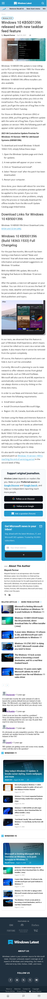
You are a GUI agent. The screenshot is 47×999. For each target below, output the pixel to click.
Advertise (17, 989)
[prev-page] (3, 685)
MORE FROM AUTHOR (30, 602)
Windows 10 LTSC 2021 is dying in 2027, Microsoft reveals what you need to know (29, 646)
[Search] (43, 3)
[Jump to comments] (23, 996)
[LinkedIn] (11, 595)
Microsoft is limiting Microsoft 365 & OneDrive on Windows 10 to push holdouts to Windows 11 (29, 609)
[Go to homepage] (8, 996)
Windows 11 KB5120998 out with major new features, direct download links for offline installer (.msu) (28, 810)
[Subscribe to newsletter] (39, 996)
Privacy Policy (21, 991)
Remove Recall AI (17, 9)
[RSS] (23, 980)
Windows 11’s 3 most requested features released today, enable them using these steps (29, 798)
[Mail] (17, 980)
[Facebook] (10, 980)
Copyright (36, 989)
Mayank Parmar (9, 35)
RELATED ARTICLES (9, 602)
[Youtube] (36, 980)
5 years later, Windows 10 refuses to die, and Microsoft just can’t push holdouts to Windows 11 (30, 635)
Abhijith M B (8, 780)
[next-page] (7, 685)
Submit (23, 555)
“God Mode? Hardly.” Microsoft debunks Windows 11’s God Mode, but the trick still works (29, 822)
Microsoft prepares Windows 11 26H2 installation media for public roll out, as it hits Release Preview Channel (28, 787)
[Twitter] (6, 595)
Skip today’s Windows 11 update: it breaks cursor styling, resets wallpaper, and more (23, 774)
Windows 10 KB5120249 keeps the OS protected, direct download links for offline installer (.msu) (29, 870)
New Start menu (33, 9)
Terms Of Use (10, 991)
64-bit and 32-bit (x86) (11, 228)
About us (9, 989)
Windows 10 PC (7, 18)
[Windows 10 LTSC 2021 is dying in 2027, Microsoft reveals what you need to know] (7, 646)
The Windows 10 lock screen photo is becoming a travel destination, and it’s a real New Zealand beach (28, 902)
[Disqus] (23, 720)
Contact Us (26, 989)
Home (3, 14)
